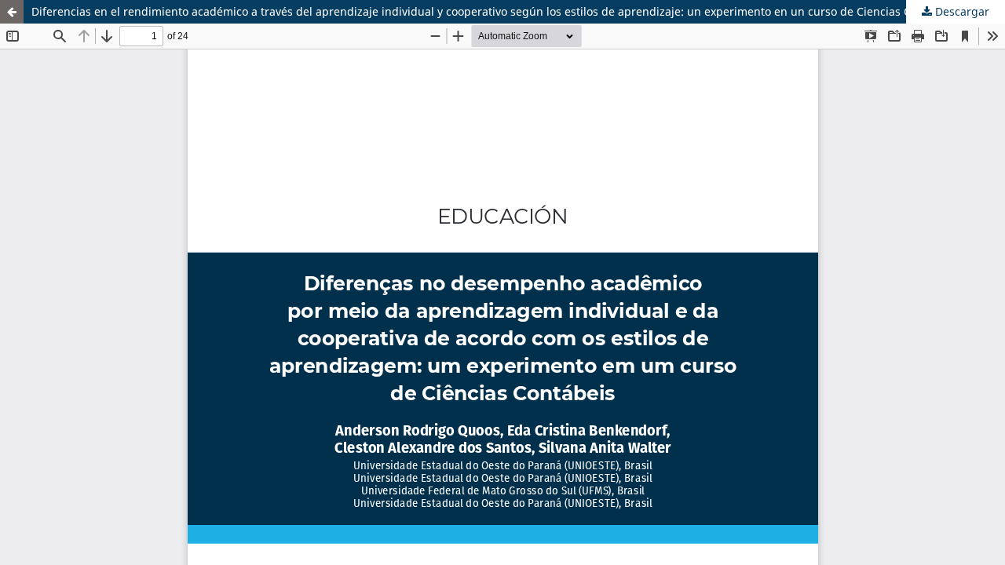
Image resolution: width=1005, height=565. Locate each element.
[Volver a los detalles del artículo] (12, 12)
